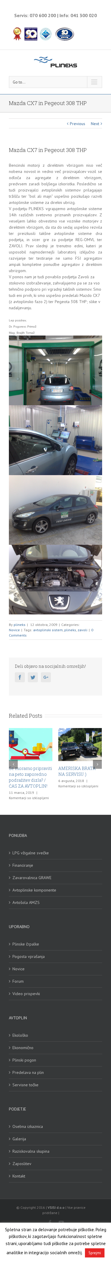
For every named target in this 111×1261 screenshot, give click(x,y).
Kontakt (18, 1175)
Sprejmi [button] (95, 1252)
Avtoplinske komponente (34, 889)
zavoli (82, 630)
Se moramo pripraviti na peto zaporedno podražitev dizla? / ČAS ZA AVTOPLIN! (27, 777)
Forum (18, 980)
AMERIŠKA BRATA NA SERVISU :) (73, 771)
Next (95, 123)
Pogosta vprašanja (28, 956)
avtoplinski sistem (48, 630)
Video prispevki (26, 993)
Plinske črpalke (25, 943)
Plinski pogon (24, 1059)
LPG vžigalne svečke (30, 852)
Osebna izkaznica (27, 1125)
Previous (77, 123)
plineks (19, 624)
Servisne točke (25, 1084)
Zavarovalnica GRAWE (32, 877)
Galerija (19, 1138)
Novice (14, 630)
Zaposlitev (21, 1163)
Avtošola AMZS (26, 902)
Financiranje (22, 864)
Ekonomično (22, 1047)
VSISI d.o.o (56, 1207)
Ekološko (20, 1034)
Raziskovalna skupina (30, 1150)
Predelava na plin (28, 1071)
